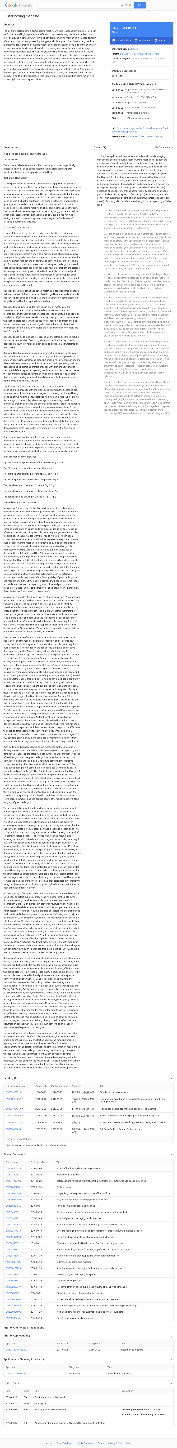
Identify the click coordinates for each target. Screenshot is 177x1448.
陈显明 (140, 53)
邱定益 (148, 53)
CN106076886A (14, 1099)
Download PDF (123, 40)
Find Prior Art (144, 40)
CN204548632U (13, 1243)
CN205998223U (13, 1218)
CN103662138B (13, 1193)
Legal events (135, 128)
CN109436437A (14, 1109)
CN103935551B (13, 1168)
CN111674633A (14, 1122)
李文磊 (132, 53)
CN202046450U (13, 1312)
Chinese (134, 49)
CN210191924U (13, 1274)
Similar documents (152, 128)
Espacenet (131, 136)
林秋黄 (155, 53)
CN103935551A (14, 1092)
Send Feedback (65, 1443)
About (49, 1443)
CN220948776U (13, 1318)
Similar (161, 40)
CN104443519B (13, 1181)
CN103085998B (13, 1199)
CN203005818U (13, 1262)
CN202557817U (13, 1249)
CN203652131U (13, 1212)
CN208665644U (13, 1280)
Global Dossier (145, 136)
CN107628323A (13, 1268)
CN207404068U (13, 1224)
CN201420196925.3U (16, 1349)
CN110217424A (13, 1230)
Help (128, 1443)
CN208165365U (13, 1255)
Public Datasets (85, 1443)
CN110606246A (13, 1299)
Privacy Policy (115, 1443)
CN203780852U (13, 1174)
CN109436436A (14, 1115)
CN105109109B (13, 1237)
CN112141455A (13, 1305)
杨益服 (124, 53)
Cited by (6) (122, 128)
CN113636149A (14, 1129)
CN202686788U (13, 1187)
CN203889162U (13, 1293)
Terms (101, 1443)
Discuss (158, 136)
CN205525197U (13, 1206)
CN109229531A (13, 1287)
